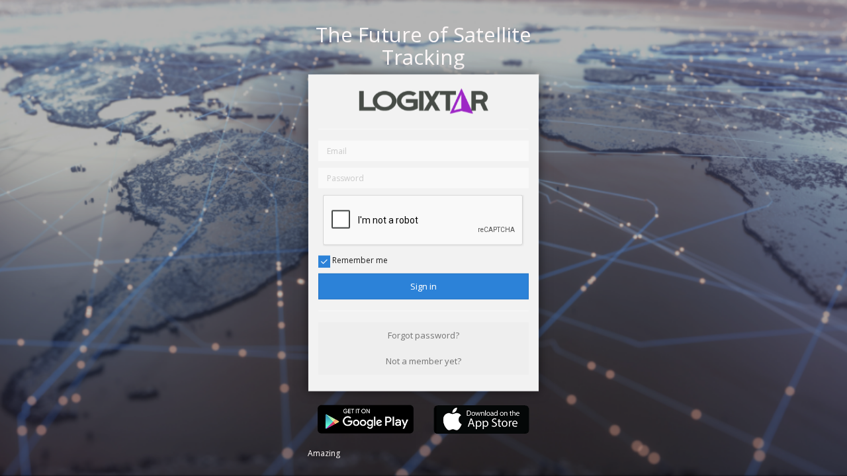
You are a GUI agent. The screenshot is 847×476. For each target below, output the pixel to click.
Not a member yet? (423, 361)
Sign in (423, 286)
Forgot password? (423, 335)
